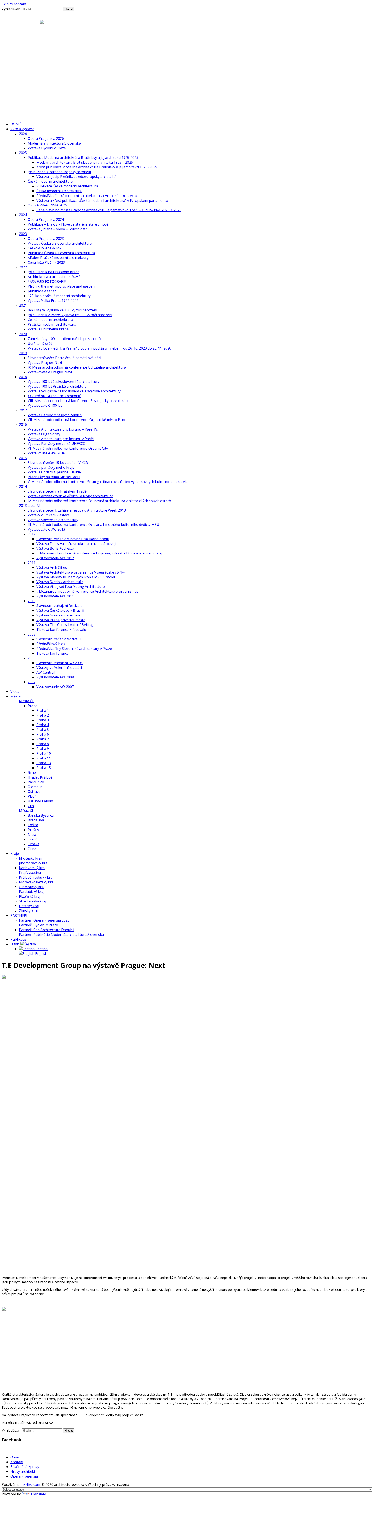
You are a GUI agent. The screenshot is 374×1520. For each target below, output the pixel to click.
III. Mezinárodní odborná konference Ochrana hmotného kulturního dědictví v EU (93, 524)
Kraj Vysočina (30, 872)
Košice (33, 825)
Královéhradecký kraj (36, 877)
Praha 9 (42, 748)
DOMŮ (15, 124)
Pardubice (36, 782)
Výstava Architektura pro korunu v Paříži (61, 438)
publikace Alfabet (42, 291)
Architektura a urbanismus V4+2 (54, 276)
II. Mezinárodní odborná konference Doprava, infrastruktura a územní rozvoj (99, 553)
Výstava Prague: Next (45, 362)
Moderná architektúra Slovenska (54, 143)
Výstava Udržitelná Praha (48, 329)
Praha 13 (43, 763)
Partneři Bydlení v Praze (38, 925)
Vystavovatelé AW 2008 (55, 677)
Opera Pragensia (24, 1476)
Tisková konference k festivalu (61, 629)
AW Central (45, 672)
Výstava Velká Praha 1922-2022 (53, 300)
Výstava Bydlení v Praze (47, 148)
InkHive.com (30, 1484)
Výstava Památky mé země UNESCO (56, 443)
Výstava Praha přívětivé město (60, 620)
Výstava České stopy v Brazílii (60, 610)
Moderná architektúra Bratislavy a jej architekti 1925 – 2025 (84, 162)
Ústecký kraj (29, 906)
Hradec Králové (40, 777)
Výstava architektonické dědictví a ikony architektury (70, 496)
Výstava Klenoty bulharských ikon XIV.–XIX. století (76, 577)
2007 (31, 682)
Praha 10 (43, 753)
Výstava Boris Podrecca (55, 548)
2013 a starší (29, 505)
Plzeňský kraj (29, 896)
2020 (23, 334)
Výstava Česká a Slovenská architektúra (60, 243)
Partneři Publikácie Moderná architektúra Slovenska (61, 934)
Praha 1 (42, 710)
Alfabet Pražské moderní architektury (58, 257)
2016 (23, 424)
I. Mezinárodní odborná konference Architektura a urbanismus (87, 591)
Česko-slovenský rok (44, 248)
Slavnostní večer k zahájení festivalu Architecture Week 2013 (77, 510)
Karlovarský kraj (32, 867)
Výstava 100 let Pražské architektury (57, 386)
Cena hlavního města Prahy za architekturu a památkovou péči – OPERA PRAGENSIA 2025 (108, 210)
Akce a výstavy (22, 129)
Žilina (32, 848)
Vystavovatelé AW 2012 (55, 558)
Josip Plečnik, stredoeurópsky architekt (59, 171)
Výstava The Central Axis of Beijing (64, 624)
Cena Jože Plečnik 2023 (46, 262)
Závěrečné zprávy (24, 1466)
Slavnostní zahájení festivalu (59, 605)
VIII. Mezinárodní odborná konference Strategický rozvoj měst (78, 400)
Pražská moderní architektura (52, 324)
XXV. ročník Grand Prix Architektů (54, 395)
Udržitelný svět (40, 343)
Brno (32, 772)
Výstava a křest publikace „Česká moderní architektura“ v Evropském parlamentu (102, 200)
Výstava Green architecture (58, 615)
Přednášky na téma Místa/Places (54, 477)
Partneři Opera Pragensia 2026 (44, 920)
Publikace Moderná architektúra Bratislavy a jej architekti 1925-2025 (83, 157)
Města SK (26, 810)
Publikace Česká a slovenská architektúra (61, 252)
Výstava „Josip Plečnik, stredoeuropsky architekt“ (76, 176)
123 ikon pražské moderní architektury (59, 295)
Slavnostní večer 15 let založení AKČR (58, 462)
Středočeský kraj (32, 901)
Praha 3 (42, 720)
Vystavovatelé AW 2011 (55, 596)
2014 (23, 486)
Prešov (33, 829)
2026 (23, 133)
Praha (32, 705)
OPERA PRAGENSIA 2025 (47, 205)
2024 (23, 214)
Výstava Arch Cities (51, 567)
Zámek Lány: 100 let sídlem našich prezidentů (64, 338)
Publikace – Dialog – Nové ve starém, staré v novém (69, 224)
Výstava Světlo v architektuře (59, 581)
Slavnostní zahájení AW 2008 (59, 662)
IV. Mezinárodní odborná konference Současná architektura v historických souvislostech (99, 500)
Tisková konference (52, 653)
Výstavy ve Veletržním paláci (59, 667)
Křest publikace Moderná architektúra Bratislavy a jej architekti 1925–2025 (96, 167)
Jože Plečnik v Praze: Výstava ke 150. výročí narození (70, 314)
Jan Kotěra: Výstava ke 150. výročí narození (62, 310)
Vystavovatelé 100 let (45, 405)
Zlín (31, 805)
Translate (38, 1494)
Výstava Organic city (44, 434)
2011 (31, 562)
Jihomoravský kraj (33, 863)
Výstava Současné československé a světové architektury (74, 391)
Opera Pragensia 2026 (46, 138)
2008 (31, 658)
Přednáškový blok (50, 643)
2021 (23, 305)
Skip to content (14, 4)
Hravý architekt (22, 1471)
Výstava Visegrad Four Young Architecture (70, 586)
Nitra (32, 834)
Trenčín (34, 839)
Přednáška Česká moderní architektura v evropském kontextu (86, 195)
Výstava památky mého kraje (51, 467)
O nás (15, 1457)
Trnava (33, 844)
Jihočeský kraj (30, 858)
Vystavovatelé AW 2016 (46, 453)
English (40, 953)
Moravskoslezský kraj (36, 882)
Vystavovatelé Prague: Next (50, 372)
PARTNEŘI (18, 915)
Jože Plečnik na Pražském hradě (53, 272)
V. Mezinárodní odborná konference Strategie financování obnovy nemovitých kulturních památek (107, 481)
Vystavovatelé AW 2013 (46, 529)
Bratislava (36, 820)
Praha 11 (43, 758)
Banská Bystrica (41, 815)
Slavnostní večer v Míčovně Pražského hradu (72, 538)
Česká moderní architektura (50, 181)
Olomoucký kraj (31, 886)
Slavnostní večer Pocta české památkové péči (64, 357)
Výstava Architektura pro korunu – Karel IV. (63, 429)
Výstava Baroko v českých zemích (55, 415)
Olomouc (35, 786)
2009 (31, 634)
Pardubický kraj (31, 891)
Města (15, 696)
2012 (31, 534)
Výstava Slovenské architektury (53, 519)
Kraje (14, 853)
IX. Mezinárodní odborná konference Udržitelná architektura (77, 367)
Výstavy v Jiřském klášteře (49, 515)
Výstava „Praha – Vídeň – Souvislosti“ (58, 229)
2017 (23, 410)
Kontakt (16, 1462)
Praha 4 (42, 724)
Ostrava (34, 791)
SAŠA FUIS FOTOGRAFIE (47, 281)
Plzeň (32, 796)
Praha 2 (42, 715)
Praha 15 (43, 767)
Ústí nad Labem (40, 801)
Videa (14, 691)
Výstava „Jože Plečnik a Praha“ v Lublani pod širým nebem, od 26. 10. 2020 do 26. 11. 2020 (99, 348)
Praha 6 (42, 734)
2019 (23, 353)
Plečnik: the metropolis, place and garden (61, 286)
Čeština (41, 948)
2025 (23, 152)
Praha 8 (42, 743)
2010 (31, 600)
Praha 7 (42, 739)
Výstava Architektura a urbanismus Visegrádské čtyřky (80, 572)
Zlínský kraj (28, 910)
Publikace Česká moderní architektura (67, 186)
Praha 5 (42, 729)
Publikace (18, 939)
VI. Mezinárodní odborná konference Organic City (68, 448)
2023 (23, 233)
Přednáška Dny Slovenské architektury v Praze (74, 648)
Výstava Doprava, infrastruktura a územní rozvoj (76, 543)
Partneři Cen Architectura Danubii (46, 929)
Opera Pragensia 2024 (46, 219)
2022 (23, 267)
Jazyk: (15, 944)
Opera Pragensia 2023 (46, 238)
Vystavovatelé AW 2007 (55, 686)
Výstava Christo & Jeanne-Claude (54, 472)
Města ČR (26, 701)
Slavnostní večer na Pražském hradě (57, 491)
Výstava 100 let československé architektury (63, 381)
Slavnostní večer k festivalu (58, 639)
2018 (23, 376)
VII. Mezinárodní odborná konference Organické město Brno (77, 419)
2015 (23, 457)
